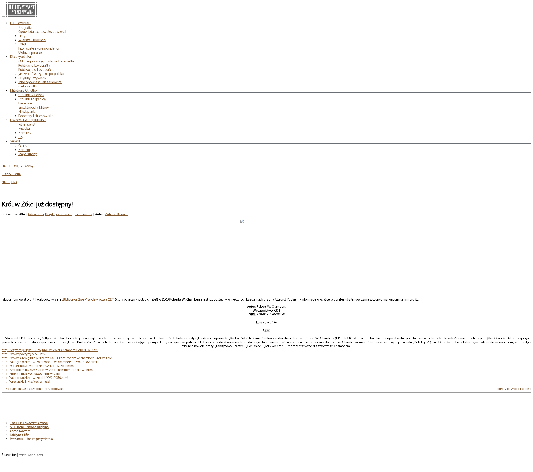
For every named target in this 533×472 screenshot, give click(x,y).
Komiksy (24, 133)
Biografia (25, 27)
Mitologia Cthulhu (23, 90)
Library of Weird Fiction (513, 389)
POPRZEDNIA (11, 174)
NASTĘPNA (9, 182)
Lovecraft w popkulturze (28, 120)
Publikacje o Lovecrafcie (36, 69)
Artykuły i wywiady (32, 78)
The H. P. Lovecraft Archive (29, 423)
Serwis (15, 141)
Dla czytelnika (20, 57)
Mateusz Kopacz (116, 214)
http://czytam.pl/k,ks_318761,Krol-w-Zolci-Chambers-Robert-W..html (50, 350)
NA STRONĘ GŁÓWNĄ (17, 166)
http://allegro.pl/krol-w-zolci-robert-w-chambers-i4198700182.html (49, 362)
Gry (20, 137)
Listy (21, 36)
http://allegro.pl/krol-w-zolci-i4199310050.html (35, 378)
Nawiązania (27, 111)
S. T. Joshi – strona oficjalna (29, 427)
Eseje (22, 44)
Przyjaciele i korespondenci (38, 48)
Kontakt (24, 150)
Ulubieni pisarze (30, 52)
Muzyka (24, 129)
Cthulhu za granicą (32, 99)
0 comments (83, 214)
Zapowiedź (64, 214)
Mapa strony (27, 154)
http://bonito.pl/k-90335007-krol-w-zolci (31, 374)
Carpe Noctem (20, 431)
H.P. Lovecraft (20, 23)
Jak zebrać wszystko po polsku (41, 74)
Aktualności (36, 214)
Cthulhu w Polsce (31, 95)
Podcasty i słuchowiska (35, 116)
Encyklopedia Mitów (33, 107)
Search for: (9, 455)
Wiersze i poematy (32, 40)
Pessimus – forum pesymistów (31, 439)
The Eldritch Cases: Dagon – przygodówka (34, 389)
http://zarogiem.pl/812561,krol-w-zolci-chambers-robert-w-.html (47, 370)
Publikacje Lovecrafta (34, 65)
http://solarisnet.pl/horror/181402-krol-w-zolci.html (38, 366)
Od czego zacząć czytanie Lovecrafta (46, 61)
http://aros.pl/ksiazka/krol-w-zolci (26, 382)
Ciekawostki (27, 86)
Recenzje (25, 103)
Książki (49, 214)
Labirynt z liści (19, 435)
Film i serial (26, 124)
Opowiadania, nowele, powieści (42, 32)
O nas (22, 146)
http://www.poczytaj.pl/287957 (24, 354)
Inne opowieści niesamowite (40, 82)
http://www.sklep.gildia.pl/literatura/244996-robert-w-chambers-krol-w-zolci (57, 358)
